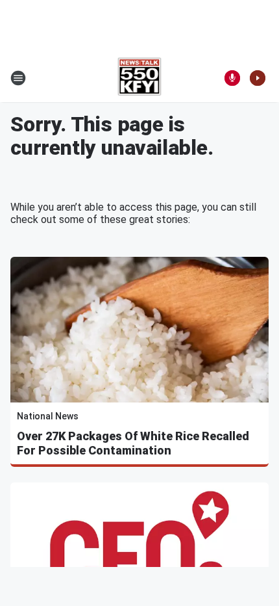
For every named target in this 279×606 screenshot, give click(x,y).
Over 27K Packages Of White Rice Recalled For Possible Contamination (133, 443)
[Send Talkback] (232, 78)
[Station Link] (139, 78)
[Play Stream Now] (257, 78)
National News (48, 416)
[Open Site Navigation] (18, 78)
